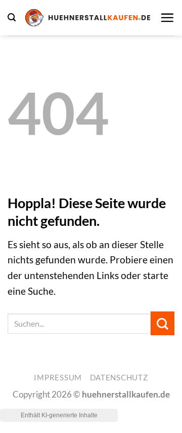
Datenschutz (119, 377)
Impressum (58, 377)
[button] (12, 17)
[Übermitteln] (162, 323)
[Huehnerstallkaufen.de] (88, 17)
